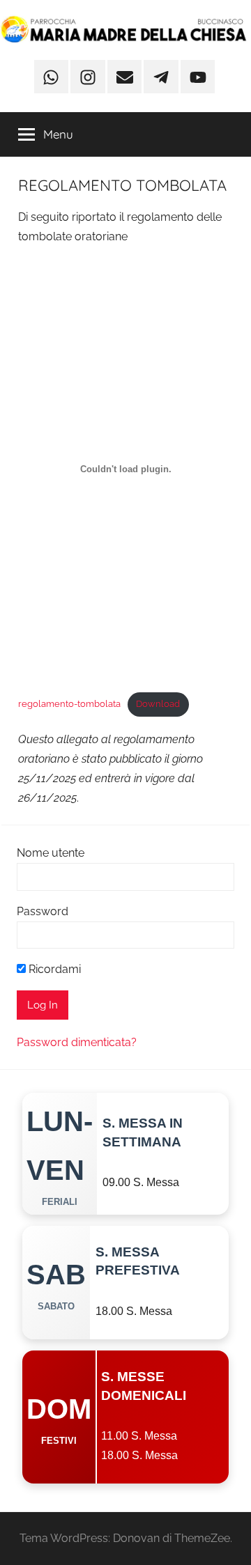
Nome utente (50, 852)
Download (158, 704)
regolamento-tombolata (69, 704)
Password (42, 911)
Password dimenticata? (77, 1042)
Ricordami (53, 969)
